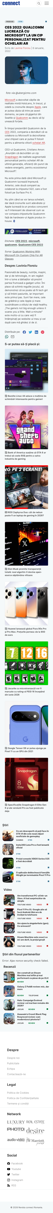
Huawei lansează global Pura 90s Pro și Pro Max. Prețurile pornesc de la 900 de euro (25, 631)
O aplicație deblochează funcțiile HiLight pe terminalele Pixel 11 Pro (33, 873)
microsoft (34, 241)
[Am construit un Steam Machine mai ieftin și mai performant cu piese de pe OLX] (9, 977)
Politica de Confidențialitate (23, 1098)
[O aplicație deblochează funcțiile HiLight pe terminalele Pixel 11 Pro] (8, 877)
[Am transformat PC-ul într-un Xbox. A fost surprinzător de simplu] (9, 900)
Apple (37, 107)
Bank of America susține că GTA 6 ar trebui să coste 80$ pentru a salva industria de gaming (25, 455)
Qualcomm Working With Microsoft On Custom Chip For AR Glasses (24, 255)
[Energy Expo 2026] (26, 233)
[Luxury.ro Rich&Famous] (16, 1123)
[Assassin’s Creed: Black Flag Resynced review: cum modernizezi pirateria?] (9, 1018)
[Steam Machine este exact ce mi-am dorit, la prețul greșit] (9, 941)
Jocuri (20, 1009)
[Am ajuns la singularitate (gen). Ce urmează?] (9, 927)
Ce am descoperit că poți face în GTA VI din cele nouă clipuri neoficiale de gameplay (32, 834)
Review (20, 982)
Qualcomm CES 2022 (30, 244)
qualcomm (11, 244)
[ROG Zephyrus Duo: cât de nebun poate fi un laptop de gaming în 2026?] (26, 487)
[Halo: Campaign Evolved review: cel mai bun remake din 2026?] (9, 1005)
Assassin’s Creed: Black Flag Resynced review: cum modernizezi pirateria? (31, 1017)
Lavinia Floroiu (23, 48)
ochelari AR (38, 142)
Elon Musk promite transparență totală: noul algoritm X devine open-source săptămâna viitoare (23, 572)
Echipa (11, 1068)
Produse (9, 22)
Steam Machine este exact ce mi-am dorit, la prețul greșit (32, 938)
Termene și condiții (18, 1103)
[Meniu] (47, 4)
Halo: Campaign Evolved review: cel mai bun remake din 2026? (33, 1003)
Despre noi (13, 1057)
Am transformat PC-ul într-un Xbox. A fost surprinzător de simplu (32, 898)
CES (7, 131)
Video (39, 905)
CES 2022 (21, 241)
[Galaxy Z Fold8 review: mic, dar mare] (9, 991)
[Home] (11, 2)
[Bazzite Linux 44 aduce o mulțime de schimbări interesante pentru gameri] (26, 371)
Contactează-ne (16, 1074)
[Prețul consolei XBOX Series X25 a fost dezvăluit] (8, 863)
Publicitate (13, 1063)
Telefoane (33, 996)
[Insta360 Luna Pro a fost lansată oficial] (8, 849)
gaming (19, 840)
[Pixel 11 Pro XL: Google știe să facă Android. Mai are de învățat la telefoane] (9, 914)
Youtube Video (24, 905)
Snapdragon (11, 156)
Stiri (20, 22)
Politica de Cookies (18, 1092)
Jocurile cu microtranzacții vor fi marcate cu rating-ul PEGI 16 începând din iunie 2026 (25, 691)
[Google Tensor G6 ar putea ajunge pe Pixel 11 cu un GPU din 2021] (26, 723)
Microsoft (10, 99)
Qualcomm (22, 117)
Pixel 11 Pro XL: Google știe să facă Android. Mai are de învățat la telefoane (32, 912)
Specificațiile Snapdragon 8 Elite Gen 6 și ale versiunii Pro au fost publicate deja (25, 807)
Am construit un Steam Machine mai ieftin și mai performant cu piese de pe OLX (33, 975)
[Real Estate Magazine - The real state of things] (35, 1123)
